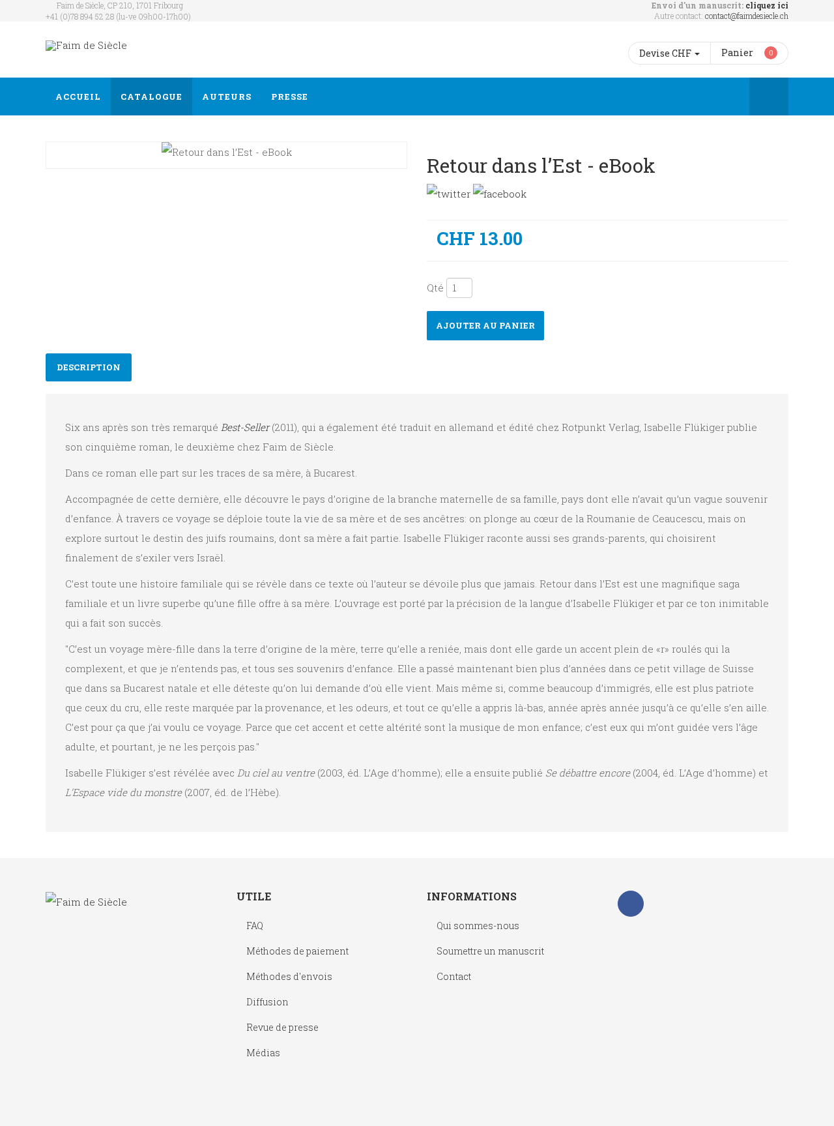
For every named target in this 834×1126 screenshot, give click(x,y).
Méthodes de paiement (297, 951)
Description (89, 367)
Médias (263, 1052)
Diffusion (267, 1002)
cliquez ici (766, 5)
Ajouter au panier (485, 325)
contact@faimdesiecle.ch (746, 15)
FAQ (254, 925)
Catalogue (151, 96)
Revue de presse (282, 1027)
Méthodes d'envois (289, 976)
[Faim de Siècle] (86, 45)
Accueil (78, 96)
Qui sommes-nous (478, 925)
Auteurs (227, 96)
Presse (289, 96)
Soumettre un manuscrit (490, 951)
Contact (454, 976)
